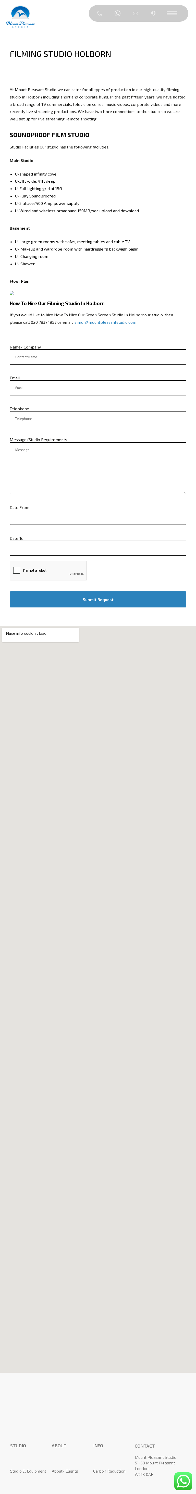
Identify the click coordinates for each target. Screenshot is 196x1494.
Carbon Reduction (109, 1470)
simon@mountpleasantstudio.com (105, 322)
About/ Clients (65, 1470)
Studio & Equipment (28, 1470)
